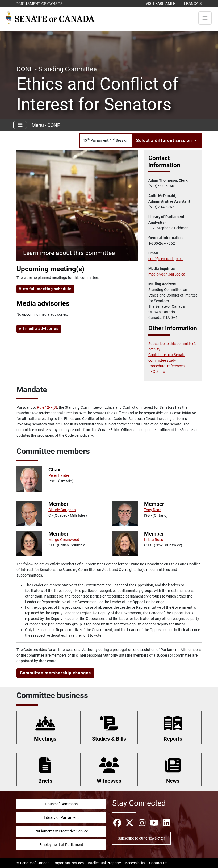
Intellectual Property (104, 863)
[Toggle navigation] (205, 18)
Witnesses (109, 781)
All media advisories (38, 329)
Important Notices (69, 863)
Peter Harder (58, 475)
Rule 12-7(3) (47, 407)
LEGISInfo (156, 371)
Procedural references (166, 366)
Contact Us (158, 863)
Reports (173, 739)
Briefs (45, 781)
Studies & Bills (109, 739)
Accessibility (135, 863)
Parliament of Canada (40, 3)
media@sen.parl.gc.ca (166, 274)
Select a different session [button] (164, 140)
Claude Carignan (62, 510)
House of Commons (61, 804)
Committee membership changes (55, 672)
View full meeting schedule (45, 289)
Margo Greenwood (63, 539)
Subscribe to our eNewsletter (141, 838)
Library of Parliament (61, 817)
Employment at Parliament (61, 844)
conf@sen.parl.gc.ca (165, 259)
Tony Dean (152, 510)
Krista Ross (153, 539)
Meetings (45, 739)
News (172, 781)
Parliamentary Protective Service (61, 831)
